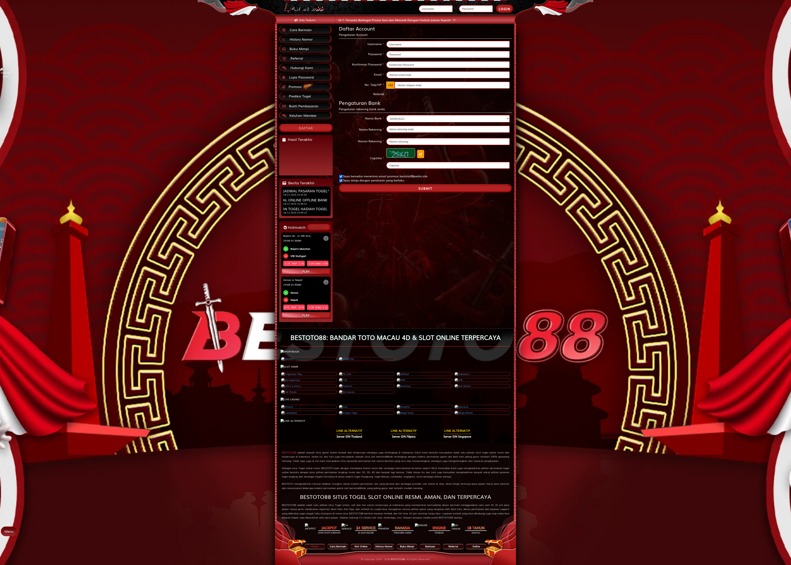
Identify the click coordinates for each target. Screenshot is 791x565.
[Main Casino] (309, 407)
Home (314, 546)
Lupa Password (300, 77)
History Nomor (300, 39)
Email (379, 74)
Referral (295, 58)
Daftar (476, 546)
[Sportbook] (309, 359)
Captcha (377, 158)
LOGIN (504, 8)
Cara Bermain (300, 29)
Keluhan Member (302, 115)
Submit (425, 188)
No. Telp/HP (374, 85)
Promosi (295, 86)
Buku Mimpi (298, 48)
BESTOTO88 (289, 452)
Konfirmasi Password (368, 64)
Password (376, 54)
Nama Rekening (371, 129)
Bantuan (430, 546)
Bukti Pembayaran (303, 105)
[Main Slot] (309, 374)
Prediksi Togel (299, 95)
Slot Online (361, 546)
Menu (9, 531)
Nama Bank (374, 118)
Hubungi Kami (300, 67)
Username (375, 44)
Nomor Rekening (371, 141)
